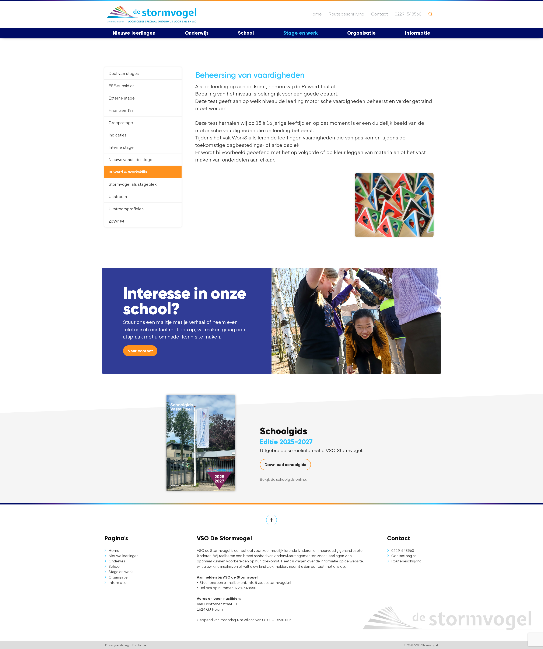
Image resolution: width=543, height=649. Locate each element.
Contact (379, 14)
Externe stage (122, 98)
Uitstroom (118, 196)
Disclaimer (139, 645)
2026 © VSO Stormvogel (421, 645)
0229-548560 (408, 14)
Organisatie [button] (361, 33)
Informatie (117, 582)
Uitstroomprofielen (126, 208)
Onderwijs (117, 560)
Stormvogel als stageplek (133, 184)
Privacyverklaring (117, 645)
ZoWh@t (116, 221)
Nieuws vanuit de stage (130, 159)
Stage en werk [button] (300, 33)
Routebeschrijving (346, 14)
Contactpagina (404, 555)
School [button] (246, 33)
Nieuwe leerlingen (124, 555)
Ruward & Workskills (128, 171)
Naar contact (140, 350)
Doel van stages (124, 73)
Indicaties (117, 135)
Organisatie (118, 577)
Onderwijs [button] (197, 33)
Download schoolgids (285, 464)
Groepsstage (121, 122)
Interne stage (121, 147)
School (114, 566)
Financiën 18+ (121, 110)
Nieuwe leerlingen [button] (134, 33)
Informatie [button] (417, 33)
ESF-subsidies (121, 85)
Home (315, 14)
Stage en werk (121, 571)
